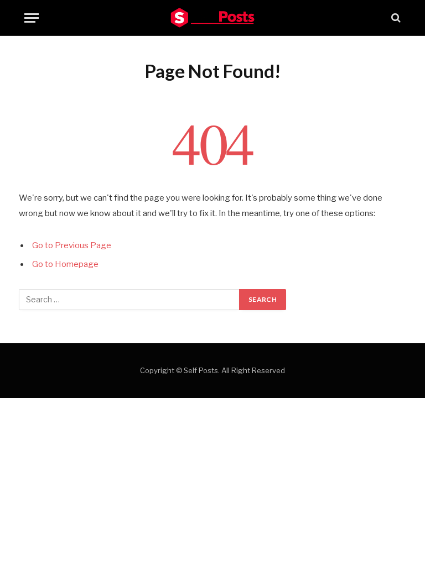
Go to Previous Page (71, 245)
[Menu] (31, 18)
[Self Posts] (212, 17)
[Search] (395, 18)
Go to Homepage (65, 264)
